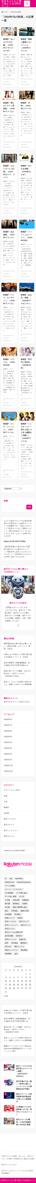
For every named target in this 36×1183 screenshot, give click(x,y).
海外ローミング (10, 939)
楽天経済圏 (9, 936)
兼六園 (7, 903)
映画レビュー (10, 918)
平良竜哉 (14, 911)
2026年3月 (8, 748)
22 (26, 984)
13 (18, 981)
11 (10, 981)
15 (26, 981)
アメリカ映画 (10, 886)
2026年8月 (8, 719)
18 (10, 984)
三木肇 (7, 900)
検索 (6, 501)
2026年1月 (8, 760)
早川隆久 (17, 914)
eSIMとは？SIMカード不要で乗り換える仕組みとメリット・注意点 (18, 655)
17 (6, 984)
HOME (6, 12)
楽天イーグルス (10, 819)
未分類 (6, 813)
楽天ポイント (25, 925)
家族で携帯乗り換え (20, 907)
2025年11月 (8, 771)
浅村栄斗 (19, 936)
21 (22, 984)
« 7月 (6, 996)
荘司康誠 (14, 943)
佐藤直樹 (25, 900)
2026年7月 (8, 725)
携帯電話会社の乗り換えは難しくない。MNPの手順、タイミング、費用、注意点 (18, 646)
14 (22, 981)
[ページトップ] (32, 1179)
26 (14, 988)
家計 (6, 911)
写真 (5, 796)
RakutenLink (9, 882)
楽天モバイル (9, 836)
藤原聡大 (24, 943)
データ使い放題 (10, 896)
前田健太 (16, 903)
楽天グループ (9, 825)
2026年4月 (8, 742)
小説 (5, 802)
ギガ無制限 (9, 893)
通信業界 (8, 954)
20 (18, 984)
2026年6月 (8, 731)
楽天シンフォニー (11, 830)
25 (10, 988)
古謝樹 (24, 903)
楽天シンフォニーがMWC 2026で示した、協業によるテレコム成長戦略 (18, 683)
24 (6, 988)
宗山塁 (7, 907)
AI (5, 878)
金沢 (16, 954)
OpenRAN (19, 878)
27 (18, 988)
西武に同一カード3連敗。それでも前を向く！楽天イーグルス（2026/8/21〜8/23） (17, 673)
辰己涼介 (8, 946)
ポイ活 (21, 896)
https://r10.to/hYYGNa (14, 541)
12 (14, 981)
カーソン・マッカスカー (14, 889)
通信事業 (24, 950)
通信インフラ (19, 946)
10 (6, 981)
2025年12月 (8, 765)
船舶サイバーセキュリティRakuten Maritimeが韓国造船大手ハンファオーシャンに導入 (17, 1048)
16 (30, 981)
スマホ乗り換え (21, 893)
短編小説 (22, 939)
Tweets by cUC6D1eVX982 (14, 850)
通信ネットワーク (11, 950)
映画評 (6, 807)
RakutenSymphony (24, 882)
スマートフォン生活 (11, 790)
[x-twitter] (18, 625)
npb (11, 878)
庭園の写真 (25, 911)
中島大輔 (16, 900)
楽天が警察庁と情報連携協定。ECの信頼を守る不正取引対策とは (17, 664)
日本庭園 (8, 914)
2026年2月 (8, 754)
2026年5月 (8, 737)
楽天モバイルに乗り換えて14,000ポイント (11, 3)
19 (14, 984)
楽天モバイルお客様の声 (14, 932)
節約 (6, 943)
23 (30, 984)
